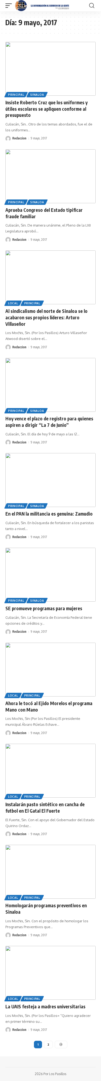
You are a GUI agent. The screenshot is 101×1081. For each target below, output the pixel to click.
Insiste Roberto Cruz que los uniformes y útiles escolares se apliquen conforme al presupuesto (46, 108)
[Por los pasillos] (42, 5)
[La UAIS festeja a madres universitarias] (50, 973)
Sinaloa (37, 94)
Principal (16, 94)
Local (13, 303)
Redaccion (19, 138)
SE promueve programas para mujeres (43, 608)
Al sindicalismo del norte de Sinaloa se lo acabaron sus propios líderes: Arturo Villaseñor (46, 317)
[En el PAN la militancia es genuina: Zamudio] (50, 480)
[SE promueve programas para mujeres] (50, 575)
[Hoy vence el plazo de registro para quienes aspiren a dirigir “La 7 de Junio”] (50, 385)
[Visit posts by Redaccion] (8, 138)
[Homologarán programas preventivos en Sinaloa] (50, 872)
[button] (10, 5)
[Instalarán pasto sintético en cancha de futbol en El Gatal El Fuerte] (50, 771)
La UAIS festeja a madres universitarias (45, 1006)
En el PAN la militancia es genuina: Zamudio (49, 514)
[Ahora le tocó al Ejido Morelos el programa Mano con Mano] (50, 670)
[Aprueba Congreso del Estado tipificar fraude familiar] (50, 176)
